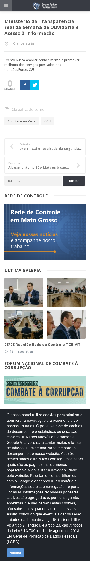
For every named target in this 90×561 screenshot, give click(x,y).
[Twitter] (34, 85)
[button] (21, 543)
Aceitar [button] (15, 553)
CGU (47, 121)
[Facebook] (25, 85)
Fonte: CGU (27, 69)
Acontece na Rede (22, 121)
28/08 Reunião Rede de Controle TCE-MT (42, 344)
